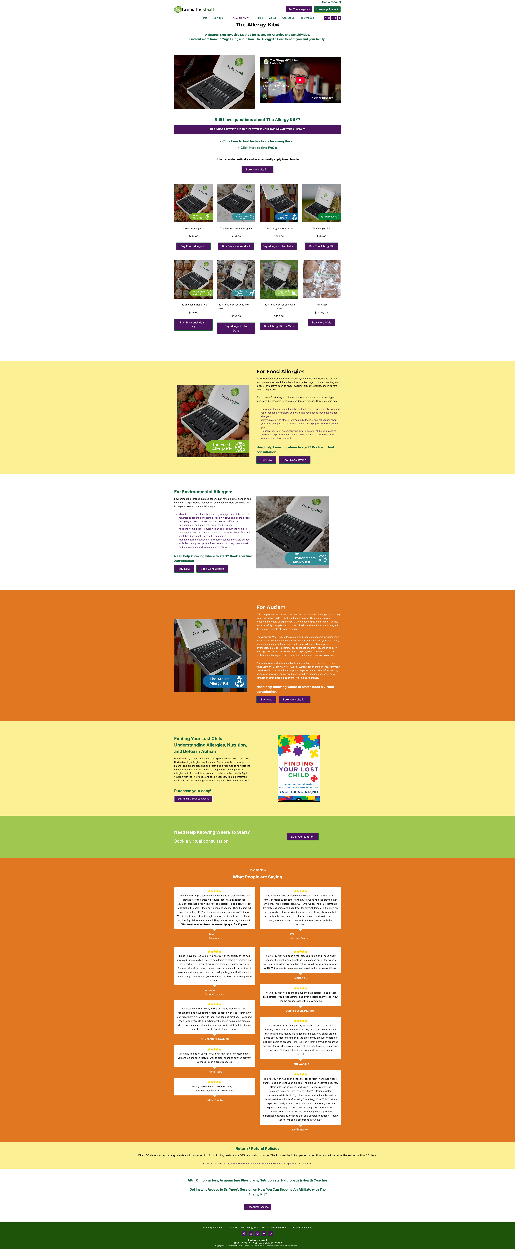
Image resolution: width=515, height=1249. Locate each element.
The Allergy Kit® (250, 1227)
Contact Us (288, 18)
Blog (260, 18)
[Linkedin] (328, 18)
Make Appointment (327, 9)
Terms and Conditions (300, 1227)
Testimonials (307, 18)
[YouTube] (335, 18)
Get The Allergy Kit (299, 9)
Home (204, 18)
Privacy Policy (278, 1227)
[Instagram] (332, 18)
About (272, 18)
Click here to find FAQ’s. (259, 148)
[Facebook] (325, 18)
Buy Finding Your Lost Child (193, 798)
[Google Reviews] (339, 18)
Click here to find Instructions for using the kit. (259, 141)
